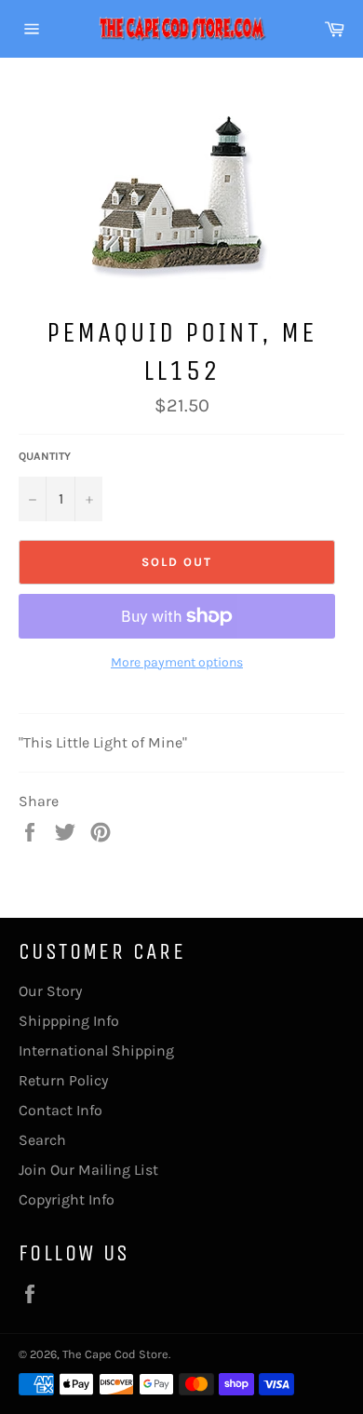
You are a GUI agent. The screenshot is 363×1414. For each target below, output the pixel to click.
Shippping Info (69, 1021)
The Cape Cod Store (115, 1354)
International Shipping (96, 1050)
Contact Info (60, 1110)
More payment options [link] (177, 662)
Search (42, 1140)
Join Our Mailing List (88, 1169)
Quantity (45, 456)
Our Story (50, 991)
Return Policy (63, 1080)
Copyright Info (66, 1199)
